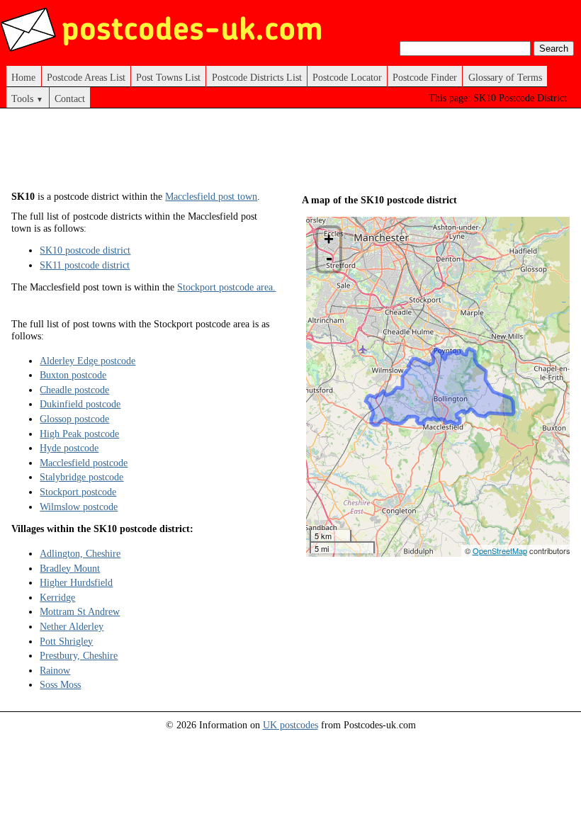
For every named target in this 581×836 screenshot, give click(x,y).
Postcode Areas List (86, 77)
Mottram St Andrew (80, 611)
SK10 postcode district (85, 250)
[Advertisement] (269, 154)
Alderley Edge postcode (87, 360)
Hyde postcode (69, 447)
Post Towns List (168, 77)
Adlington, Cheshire (80, 553)
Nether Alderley (71, 626)
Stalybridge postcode (81, 476)
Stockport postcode (78, 491)
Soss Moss (60, 684)
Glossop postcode (74, 418)
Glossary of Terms (505, 77)
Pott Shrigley (66, 641)
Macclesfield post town (211, 196)
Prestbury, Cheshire (79, 655)
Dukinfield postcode (80, 403)
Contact (70, 98)
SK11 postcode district (85, 265)
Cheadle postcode (74, 389)
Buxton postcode (73, 374)
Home (23, 77)
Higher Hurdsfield (76, 582)
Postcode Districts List (257, 77)
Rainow (55, 670)
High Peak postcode (79, 433)
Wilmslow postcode (79, 506)
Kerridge (57, 597)
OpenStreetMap (500, 550)
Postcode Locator (347, 77)
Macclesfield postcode (84, 462)
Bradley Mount (70, 568)
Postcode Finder (425, 77)
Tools (27, 98)
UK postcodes (290, 724)
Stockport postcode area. (226, 287)
